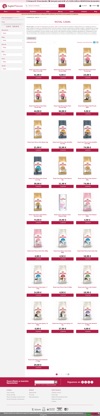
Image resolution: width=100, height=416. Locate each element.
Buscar (62, 6)
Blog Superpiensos (34, 397)
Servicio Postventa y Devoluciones (15, 399)
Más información (95, 414)
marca (38, 26)
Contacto (54, 401)
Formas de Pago (11, 394)
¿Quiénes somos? (56, 392)
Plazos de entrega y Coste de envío (16, 397)
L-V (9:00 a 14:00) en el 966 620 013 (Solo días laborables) (83, 1)
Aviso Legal (55, 394)
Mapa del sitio (32, 392)
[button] (6, 11)
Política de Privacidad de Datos (60, 397)
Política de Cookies (56, 399)
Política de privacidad (51, 384)
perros (52, 26)
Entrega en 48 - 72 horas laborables (38, 1)
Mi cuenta (31, 394)
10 (66, 374)
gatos (56, 26)
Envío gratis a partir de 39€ (58, 1)
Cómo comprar (10, 392)
